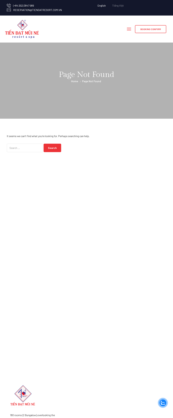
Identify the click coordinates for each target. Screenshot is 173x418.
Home (74, 81)
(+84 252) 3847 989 (23, 5)
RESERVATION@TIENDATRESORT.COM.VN (37, 9)
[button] (150, 29)
